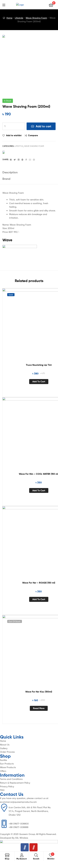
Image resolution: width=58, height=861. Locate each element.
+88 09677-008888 (18, 827)
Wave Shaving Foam (36, 17)
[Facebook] (25, 847)
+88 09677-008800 (19, 823)
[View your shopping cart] (51, 5)
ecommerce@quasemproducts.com (18, 801)
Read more (38, 708)
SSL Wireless (21, 837)
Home (9, 17)
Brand (6, 179)
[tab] (29, 172)
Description (10, 172)
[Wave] (29, 154)
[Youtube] (33, 847)
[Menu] (5, 4)
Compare (33, 135)
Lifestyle (19, 17)
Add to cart (43, 126)
